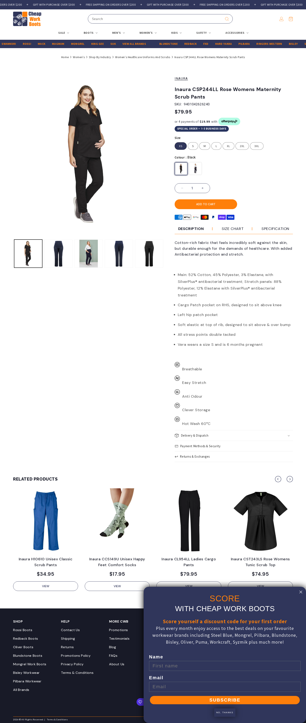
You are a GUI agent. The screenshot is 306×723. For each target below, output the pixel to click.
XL (228, 146)
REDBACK (183, 44)
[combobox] (160, 19)
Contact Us (70, 630)
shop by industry (100, 57)
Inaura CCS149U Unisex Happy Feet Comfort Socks (117, 562)
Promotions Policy (76, 655)
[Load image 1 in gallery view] (28, 254)
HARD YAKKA (215, 44)
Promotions (118, 630)
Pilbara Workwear (27, 681)
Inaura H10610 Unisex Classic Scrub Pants (46, 562)
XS (180, 146)
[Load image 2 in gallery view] (58, 254)
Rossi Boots (22, 630)
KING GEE (89, 44)
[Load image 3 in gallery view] (89, 254)
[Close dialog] (301, 592)
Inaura (181, 79)
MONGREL (70, 44)
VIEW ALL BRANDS (126, 44)
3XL (256, 146)
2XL (242, 146)
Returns (67, 647)
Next (290, 479)
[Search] (227, 19)
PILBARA (236, 44)
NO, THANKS (224, 712)
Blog (112, 647)
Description (191, 228)
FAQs (113, 655)
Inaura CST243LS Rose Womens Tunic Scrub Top (260, 562)
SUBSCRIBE (224, 700)
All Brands (21, 690)
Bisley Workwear (26, 673)
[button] (291, 19)
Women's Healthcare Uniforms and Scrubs (142, 57)
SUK (105, 44)
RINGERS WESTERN (261, 44)
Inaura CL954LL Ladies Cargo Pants (189, 562)
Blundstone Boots (27, 655)
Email (156, 677)
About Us (116, 664)
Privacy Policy (72, 664)
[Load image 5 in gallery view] (149, 254)
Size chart (233, 228)
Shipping (68, 638)
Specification (275, 228)
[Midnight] (195, 168)
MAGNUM (50, 44)
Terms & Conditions (77, 673)
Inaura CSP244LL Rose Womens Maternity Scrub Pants (209, 57)
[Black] (181, 168)
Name (156, 656)
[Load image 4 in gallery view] (119, 254)
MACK (33, 44)
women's (79, 57)
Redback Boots (25, 638)
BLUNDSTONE (161, 44)
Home (65, 57)
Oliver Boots (23, 647)
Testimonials (119, 638)
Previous (278, 479)
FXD (198, 44)
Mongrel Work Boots (29, 664)
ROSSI (19, 44)
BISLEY (285, 44)
